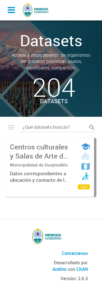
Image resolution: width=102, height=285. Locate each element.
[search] (91, 127)
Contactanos (75, 253)
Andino (59, 269)
